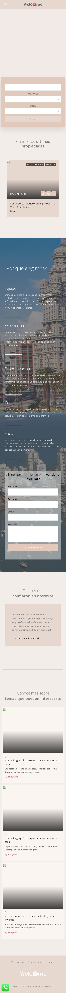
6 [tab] (37, 223)
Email (11, 511)
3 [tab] (23, 223)
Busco (33, 82)
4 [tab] (28, 223)
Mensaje (12, 524)
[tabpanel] (33, 188)
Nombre (12, 486)
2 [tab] (19, 223)
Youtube (50, 962)
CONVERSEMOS (33, 547)
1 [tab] (14, 223)
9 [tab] (51, 223)
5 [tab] (33, 223)
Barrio (33, 106)
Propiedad (33, 94)
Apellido (12, 498)
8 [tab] (46, 223)
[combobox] (33, 87)
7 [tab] (42, 223)
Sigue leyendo (11, 776)
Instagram (35, 962)
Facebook (19, 962)
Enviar (33, 118)
